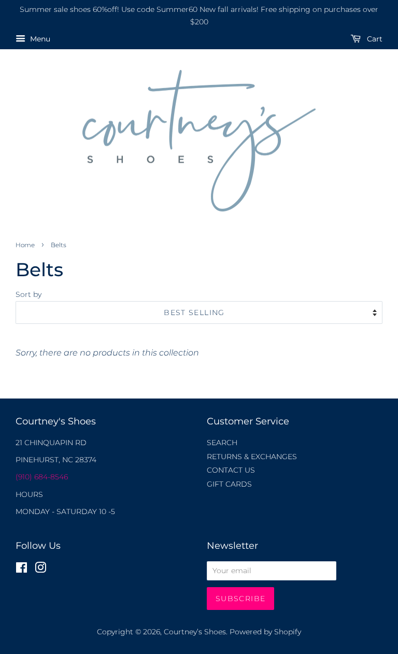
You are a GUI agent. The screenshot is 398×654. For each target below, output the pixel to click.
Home (25, 245)
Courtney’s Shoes (195, 632)
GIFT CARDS (229, 484)
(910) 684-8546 (42, 477)
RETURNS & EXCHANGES (252, 456)
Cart (373, 39)
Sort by (28, 294)
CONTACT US (231, 470)
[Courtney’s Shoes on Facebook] (21, 569)
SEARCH (222, 442)
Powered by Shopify (265, 632)
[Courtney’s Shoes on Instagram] (40, 569)
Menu (39, 39)
